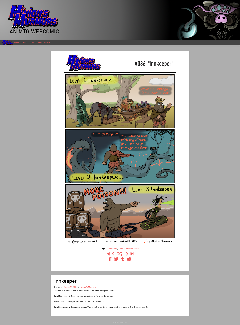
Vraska (136, 248)
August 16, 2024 (71, 287)
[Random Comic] (119, 254)
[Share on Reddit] (129, 259)
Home (16, 42)
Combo (121, 248)
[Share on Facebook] (110, 259)
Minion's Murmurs (88, 287)
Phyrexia (129, 248)
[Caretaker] (126, 254)
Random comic (44, 42)
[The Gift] (113, 254)
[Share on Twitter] (116, 259)
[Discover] (108, 254)
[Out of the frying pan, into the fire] (131, 254)
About (24, 42)
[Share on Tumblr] (122, 259)
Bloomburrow (112, 248)
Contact (32, 42)
